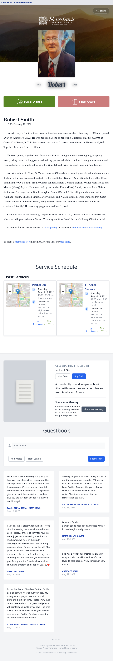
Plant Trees (49, 322)
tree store (65, 241)
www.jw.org (50, 227)
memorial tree (22, 241)
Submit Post (96, 458)
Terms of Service (64, 648)
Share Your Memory (93, 409)
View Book (63, 376)
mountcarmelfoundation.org (87, 227)
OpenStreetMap (59, 652)
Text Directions (37, 322)
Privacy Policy (48, 648)
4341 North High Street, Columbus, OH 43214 (45, 312)
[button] (18, 292)
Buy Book (78, 376)
